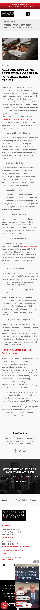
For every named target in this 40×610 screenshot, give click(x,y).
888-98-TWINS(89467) (15, 7)
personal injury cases (29, 246)
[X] (20, 451)
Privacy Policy (21, 500)
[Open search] (28, 14)
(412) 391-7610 (28, 7)
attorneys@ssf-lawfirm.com (11, 557)
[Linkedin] (24, 451)
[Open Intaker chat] (18, 609)
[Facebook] (15, 451)
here (19, 403)
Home (6, 21)
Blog (13, 21)
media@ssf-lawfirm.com (14, 550)
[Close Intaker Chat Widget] (37, 561)
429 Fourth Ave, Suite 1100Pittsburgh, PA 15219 (11, 532)
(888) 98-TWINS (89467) (10, 544)
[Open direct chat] (34, 561)
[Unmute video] (27, 583)
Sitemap (33, 500)
